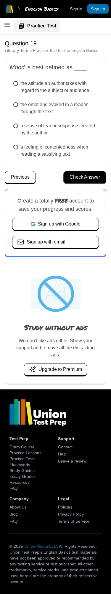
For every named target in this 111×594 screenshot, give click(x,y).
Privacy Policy (71, 514)
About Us (18, 507)
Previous (20, 177)
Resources (19, 482)
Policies (65, 507)
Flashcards (19, 464)
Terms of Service (73, 521)
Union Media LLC (40, 546)
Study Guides (22, 470)
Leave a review (72, 461)
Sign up (98, 8)
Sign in (76, 8)
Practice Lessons (25, 452)
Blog (13, 514)
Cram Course (22, 447)
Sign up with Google (59, 223)
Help (62, 454)
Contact (65, 447)
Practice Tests (22, 458)
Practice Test (41, 25)
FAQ (13, 488)
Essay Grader (22, 476)
